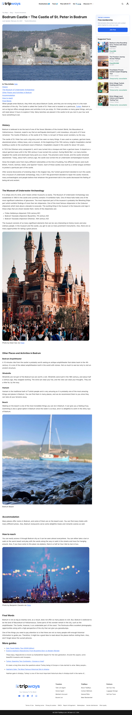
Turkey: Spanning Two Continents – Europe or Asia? (25, 661)
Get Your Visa (110, 688)
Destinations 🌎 (44, 4)
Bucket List (59, 697)
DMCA (60, 705)
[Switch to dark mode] (122, 4)
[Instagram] (23, 696)
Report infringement (69, 705)
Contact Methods (86, 691)
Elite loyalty (103, 705)
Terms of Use (30, 705)
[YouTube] (19, 696)
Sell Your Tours (111, 694)
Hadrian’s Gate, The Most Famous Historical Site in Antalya (27, 669)
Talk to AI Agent (61, 688)
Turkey (78, 106)
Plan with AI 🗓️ (65, 4)
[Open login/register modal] (127, 4)
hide (16, 84)
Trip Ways (5, 12)
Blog (11, 12)
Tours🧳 (55, 4)
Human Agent (60, 691)
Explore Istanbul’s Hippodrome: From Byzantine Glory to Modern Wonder (33, 651)
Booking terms (39, 705)
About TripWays (86, 688)
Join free (113, 30)
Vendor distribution (92, 705)
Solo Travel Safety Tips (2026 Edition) (20, 648)
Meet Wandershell (86, 697)
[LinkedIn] (28, 696)
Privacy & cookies (51, 705)
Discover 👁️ (87, 4)
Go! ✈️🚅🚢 (77, 4)
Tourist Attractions (20, 12)
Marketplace (81, 705)
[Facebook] (32, 696)
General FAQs (85, 694)
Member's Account (61, 694)
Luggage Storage (112, 691)
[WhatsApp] (36, 696)
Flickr (22, 343)
